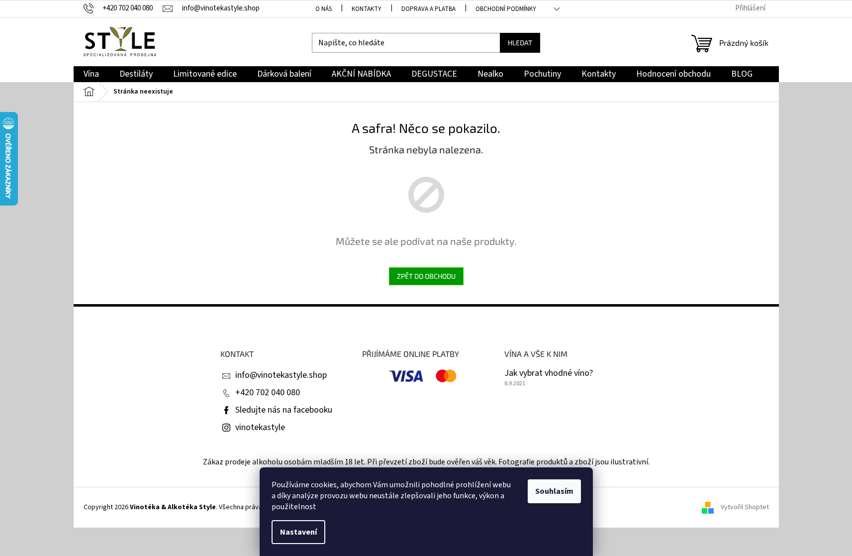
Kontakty (366, 8)
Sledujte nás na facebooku (283, 410)
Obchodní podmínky (505, 8)
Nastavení (298, 532)
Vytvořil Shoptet (745, 507)
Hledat (520, 42)
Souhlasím (554, 491)
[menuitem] (91, 74)
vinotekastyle (260, 427)
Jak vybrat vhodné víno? (548, 373)
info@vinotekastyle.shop (281, 375)
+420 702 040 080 (267, 392)
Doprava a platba (428, 8)
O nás (323, 8)
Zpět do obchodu (426, 276)
